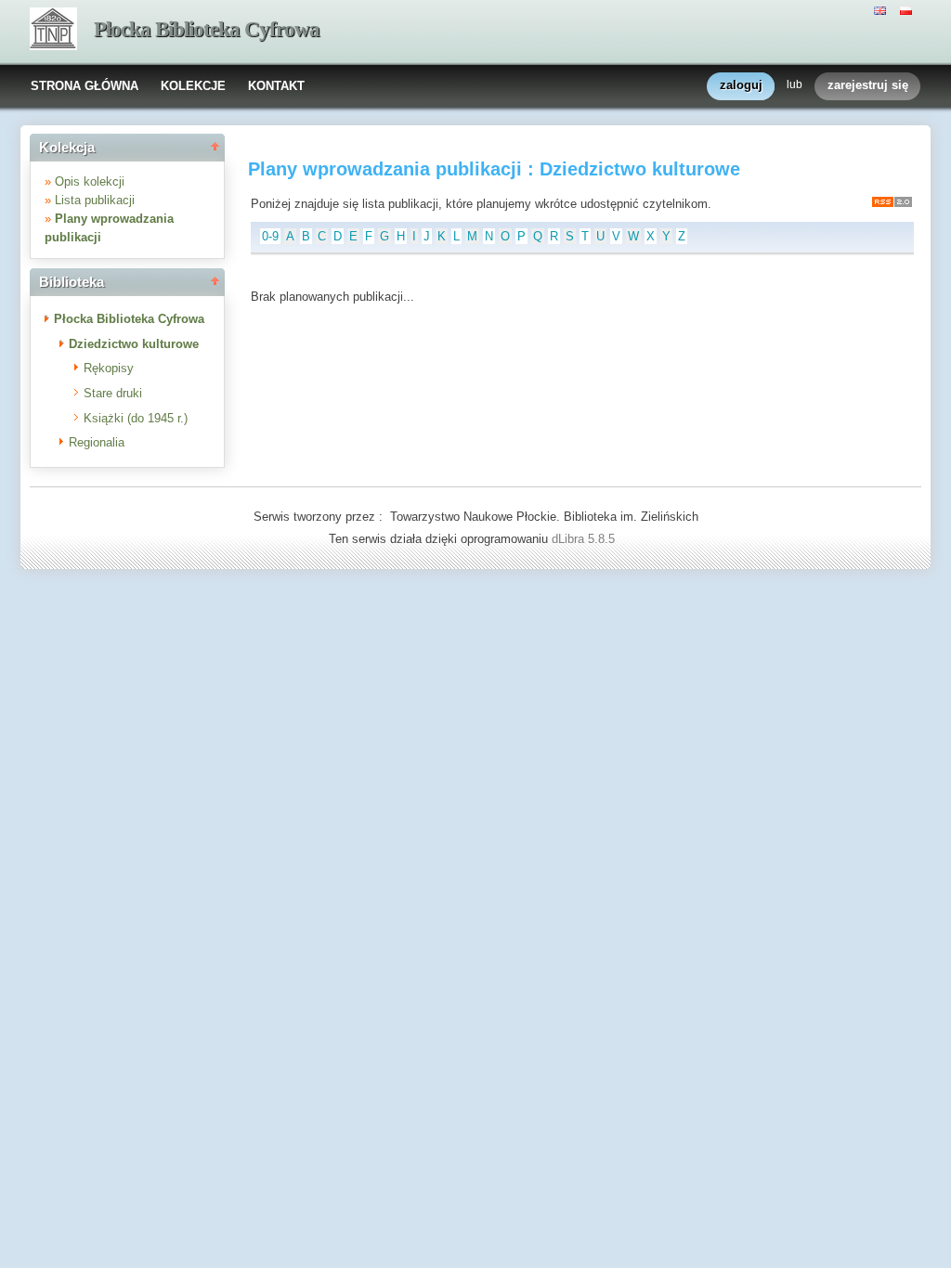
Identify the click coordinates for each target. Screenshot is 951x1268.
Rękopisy (109, 368)
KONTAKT (276, 86)
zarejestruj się (867, 85)
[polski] (908, 9)
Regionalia (96, 442)
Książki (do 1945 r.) (136, 418)
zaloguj (741, 85)
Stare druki (113, 393)
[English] (882, 9)
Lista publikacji (95, 200)
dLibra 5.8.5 (585, 539)
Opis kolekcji (89, 181)
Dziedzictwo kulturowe (134, 344)
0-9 (270, 236)
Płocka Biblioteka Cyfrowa (206, 29)
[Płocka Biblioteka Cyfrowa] (53, 30)
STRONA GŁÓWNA (84, 86)
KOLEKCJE (193, 86)
